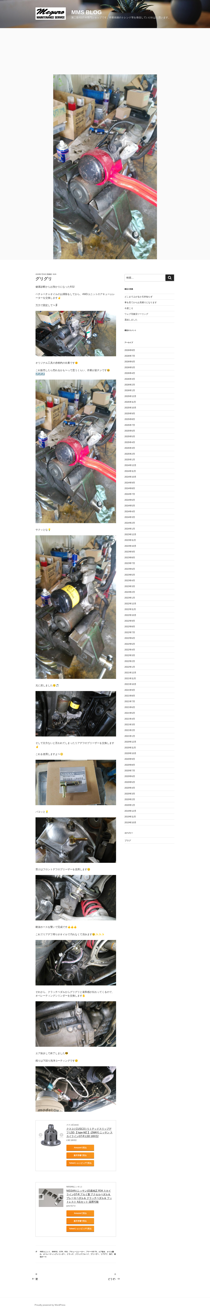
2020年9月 (130, 759)
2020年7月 (130, 770)
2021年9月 (130, 690)
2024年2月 (130, 523)
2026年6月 (130, 361)
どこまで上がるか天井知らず (139, 296)
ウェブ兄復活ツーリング (136, 314)
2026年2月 (130, 384)
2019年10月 (130, 822)
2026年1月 (130, 390)
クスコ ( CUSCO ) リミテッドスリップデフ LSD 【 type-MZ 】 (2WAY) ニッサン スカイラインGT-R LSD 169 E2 (89, 1132)
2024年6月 (130, 500)
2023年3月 (130, 586)
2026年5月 (130, 367)
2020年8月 (130, 765)
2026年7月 (130, 356)
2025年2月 (130, 454)
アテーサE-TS (91, 1252)
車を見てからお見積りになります (141, 302)
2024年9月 (130, 482)
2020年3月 (130, 793)
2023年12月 (130, 534)
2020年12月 (130, 741)
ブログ (128, 840)
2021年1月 (130, 736)
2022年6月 (130, 638)
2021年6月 (130, 707)
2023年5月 (130, 575)
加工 (111, 1254)
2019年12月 (130, 811)
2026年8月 (130, 350)
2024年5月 (130, 505)
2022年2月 (130, 661)
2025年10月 (130, 407)
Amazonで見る (80, 1148)
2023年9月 (130, 551)
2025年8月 (130, 419)
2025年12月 (130, 396)
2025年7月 (130, 425)
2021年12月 (130, 672)
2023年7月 (130, 563)
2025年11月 (130, 402)
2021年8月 (130, 695)
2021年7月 (130, 701)
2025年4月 (130, 442)
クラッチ (70, 1254)
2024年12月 (130, 465)
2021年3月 (130, 724)
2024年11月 (130, 471)
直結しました (131, 319)
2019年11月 (130, 816)
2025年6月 (130, 430)
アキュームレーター (77, 1252)
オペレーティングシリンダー (54, 1254)
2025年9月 (130, 413)
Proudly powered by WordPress (50, 1305)
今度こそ (129, 308)
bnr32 (54, 1252)
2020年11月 (130, 747)
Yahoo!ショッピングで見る (80, 1163)
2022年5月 (130, 644)
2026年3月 (130, 379)
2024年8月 (130, 488)
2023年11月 (130, 540)
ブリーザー (95, 1254)
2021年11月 (130, 678)
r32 (66, 1252)
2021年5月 (130, 713)
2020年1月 (130, 805)
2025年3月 (130, 448)
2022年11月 (130, 609)
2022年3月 (130, 655)
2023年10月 (130, 546)
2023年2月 (130, 592)
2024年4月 (130, 511)
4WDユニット (45, 1252)
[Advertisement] (105, 51)
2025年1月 (130, 459)
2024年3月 (130, 517)
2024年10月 (130, 477)
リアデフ (104, 1254)
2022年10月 (130, 615)
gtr (61, 1252)
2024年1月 (130, 528)
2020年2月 (130, 799)
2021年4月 (130, 719)
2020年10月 (130, 753)
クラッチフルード (82, 1254)
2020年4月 (130, 788)
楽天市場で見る (80, 1155)
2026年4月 (130, 373)
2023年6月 (130, 569)
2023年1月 (130, 597)
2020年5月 (130, 782)
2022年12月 (130, 603)
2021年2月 (130, 730)
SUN (54, 274)
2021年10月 (130, 684)
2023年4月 (130, 580)
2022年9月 (130, 621)
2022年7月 (130, 632)
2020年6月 (130, 776)
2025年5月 (130, 436)
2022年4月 (130, 649)
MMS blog (86, 12)
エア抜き (102, 1252)
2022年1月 (130, 667)
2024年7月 (130, 494)
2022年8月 (130, 626)
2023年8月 (130, 557)
